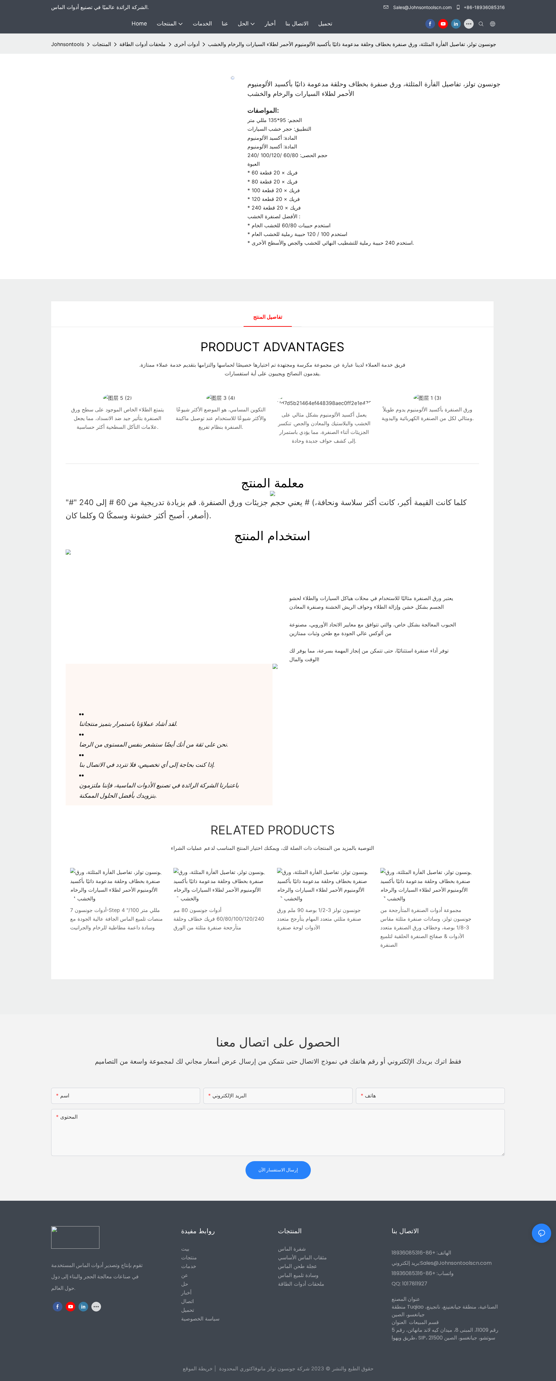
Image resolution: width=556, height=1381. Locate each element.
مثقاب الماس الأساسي (302, 1257)
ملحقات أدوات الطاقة (142, 44)
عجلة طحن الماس (297, 1266)
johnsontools (67, 44)
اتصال (187, 1301)
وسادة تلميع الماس (298, 1275)
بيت (185, 1248)
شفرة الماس (292, 1248)
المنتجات (101, 44)
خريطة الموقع (198, 1368)
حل (184, 1284)
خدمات (188, 1266)
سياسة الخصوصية (200, 1318)
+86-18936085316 (483, 7)
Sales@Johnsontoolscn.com (422, 7)
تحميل (187, 1310)
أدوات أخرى (186, 44)
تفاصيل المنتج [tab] (267, 317)
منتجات (189, 1257)
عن (184, 1275)
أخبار (186, 1292)
